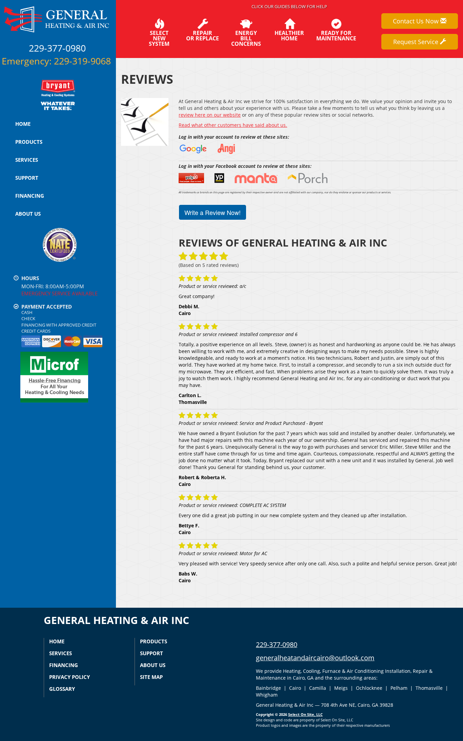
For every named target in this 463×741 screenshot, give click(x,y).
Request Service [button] (416, 42)
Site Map (151, 677)
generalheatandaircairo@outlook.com (315, 657)
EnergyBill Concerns (246, 37)
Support (26, 177)
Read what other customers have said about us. (233, 125)
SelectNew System (159, 37)
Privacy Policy (69, 677)
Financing (29, 195)
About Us (28, 213)
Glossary (62, 688)
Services (26, 159)
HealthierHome (289, 35)
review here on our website (210, 115)
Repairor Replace (202, 35)
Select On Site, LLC (305, 714)
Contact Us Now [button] (416, 21)
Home (23, 123)
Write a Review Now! (212, 212)
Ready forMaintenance (336, 35)
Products (28, 141)
